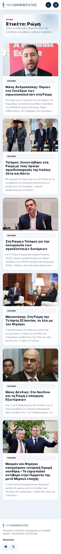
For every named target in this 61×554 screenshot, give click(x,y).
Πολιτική (11, 81)
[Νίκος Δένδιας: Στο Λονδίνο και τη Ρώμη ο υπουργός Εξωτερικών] (30, 365)
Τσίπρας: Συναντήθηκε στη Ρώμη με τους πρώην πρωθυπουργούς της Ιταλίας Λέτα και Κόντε (28, 167)
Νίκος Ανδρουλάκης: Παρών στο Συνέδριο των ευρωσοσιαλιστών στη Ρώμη (28, 90)
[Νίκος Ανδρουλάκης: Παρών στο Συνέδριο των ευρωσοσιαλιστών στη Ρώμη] (30, 59)
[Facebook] (6, 547)
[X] (13, 547)
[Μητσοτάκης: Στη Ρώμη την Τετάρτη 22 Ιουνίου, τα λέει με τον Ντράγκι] (30, 289)
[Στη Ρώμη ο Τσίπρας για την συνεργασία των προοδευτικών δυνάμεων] (30, 214)
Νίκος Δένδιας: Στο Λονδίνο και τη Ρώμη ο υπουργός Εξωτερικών (27, 395)
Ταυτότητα (8, 539)
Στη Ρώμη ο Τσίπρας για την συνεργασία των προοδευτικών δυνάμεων (27, 245)
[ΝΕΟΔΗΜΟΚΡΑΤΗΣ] (19, 5)
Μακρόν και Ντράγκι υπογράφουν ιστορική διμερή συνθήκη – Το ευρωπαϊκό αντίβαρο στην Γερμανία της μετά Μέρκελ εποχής (28, 471)
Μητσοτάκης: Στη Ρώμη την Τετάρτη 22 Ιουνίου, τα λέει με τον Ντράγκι (29, 320)
